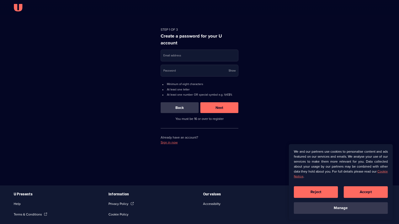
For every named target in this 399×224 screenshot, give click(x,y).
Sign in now (169, 142)
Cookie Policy (118, 214)
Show (232, 70)
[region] (341, 182)
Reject (315, 192)
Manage (341, 208)
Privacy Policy (118, 203)
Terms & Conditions (28, 214)
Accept (366, 192)
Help (17, 203)
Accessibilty (211, 203)
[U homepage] (18, 7)
